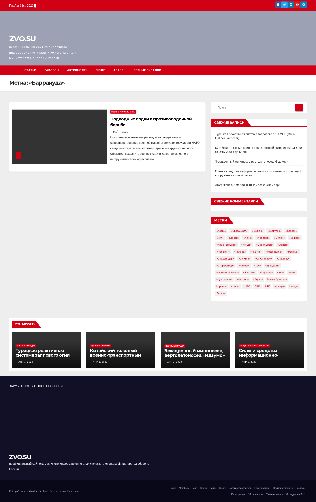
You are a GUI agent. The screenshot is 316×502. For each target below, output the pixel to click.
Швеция (293, 286)
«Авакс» (221, 230)
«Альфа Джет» (239, 230)
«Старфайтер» (225, 265)
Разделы (51, 70)
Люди (100, 70)
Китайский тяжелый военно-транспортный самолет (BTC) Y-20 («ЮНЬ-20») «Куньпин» (115, 357)
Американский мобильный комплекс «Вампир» (247, 185)
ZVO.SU (22, 38)
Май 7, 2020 (120, 132)
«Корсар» (233, 237)
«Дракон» (291, 230)
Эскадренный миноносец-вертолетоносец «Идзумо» (251, 161)
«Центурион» (224, 279)
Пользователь (262, 488)
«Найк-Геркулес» (226, 244)
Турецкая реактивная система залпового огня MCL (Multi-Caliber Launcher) (43, 357)
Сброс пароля (255, 494)
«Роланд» (292, 251)
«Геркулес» (274, 230)
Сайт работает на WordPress (25, 491)
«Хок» (280, 272)
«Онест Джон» (264, 244)
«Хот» (292, 272)
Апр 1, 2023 (25, 362)
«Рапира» (240, 251)
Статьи (30, 70)
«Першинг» (223, 251)
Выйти (222, 488)
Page (194, 488)
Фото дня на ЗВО (295, 494)
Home (173, 488)
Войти (203, 488)
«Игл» (219, 237)
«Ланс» (247, 237)
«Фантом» (249, 272)
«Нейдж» (246, 244)
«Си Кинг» (244, 258)
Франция (279, 286)
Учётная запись (274, 494)
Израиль (221, 286)
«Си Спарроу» (263, 258)
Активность (77, 70)
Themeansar (73, 491)
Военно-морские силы (123, 112)
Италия (235, 286)
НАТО (247, 286)
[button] (304, 70)
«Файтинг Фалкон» (227, 272)
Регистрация (238, 494)
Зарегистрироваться (240, 488)
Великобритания (277, 279)
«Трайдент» (272, 265)
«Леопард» (263, 237)
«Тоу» (257, 265)
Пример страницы (283, 488)
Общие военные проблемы (254, 346)
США (257, 286)
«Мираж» (294, 237)
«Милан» (279, 237)
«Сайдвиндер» (225, 258)
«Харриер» (266, 272)
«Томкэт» (244, 265)
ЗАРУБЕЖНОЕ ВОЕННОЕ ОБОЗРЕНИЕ (37, 386)
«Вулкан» (257, 230)
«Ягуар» (258, 279)
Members (184, 488)
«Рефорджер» (274, 251)
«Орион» (282, 244)
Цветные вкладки (146, 70)
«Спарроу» (283, 258)
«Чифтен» (242, 279)
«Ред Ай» (255, 251)
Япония (220, 293)
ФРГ (267, 286)
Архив (118, 70)
